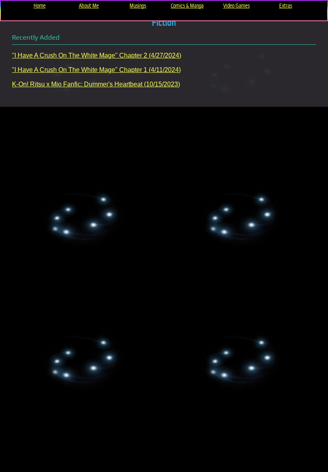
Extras (285, 6)
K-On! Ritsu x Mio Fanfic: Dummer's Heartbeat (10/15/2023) (96, 84)
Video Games (236, 6)
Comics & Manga (187, 6)
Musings (138, 6)
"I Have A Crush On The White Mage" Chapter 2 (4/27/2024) (96, 55)
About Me (89, 6)
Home (40, 6)
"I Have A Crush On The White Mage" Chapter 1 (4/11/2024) (96, 69)
